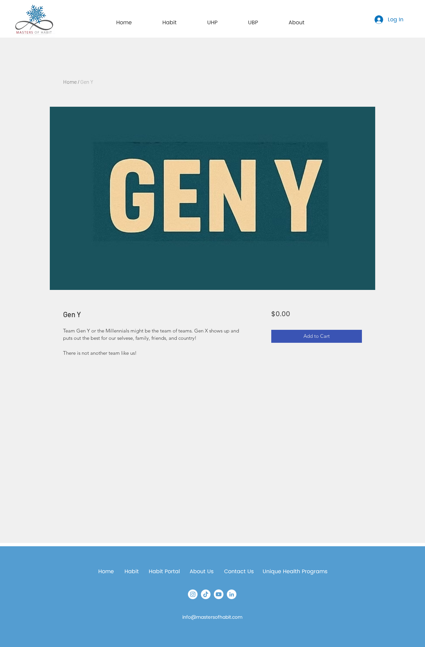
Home (70, 81)
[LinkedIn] (231, 594)
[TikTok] (206, 594)
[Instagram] (193, 594)
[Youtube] (218, 594)
